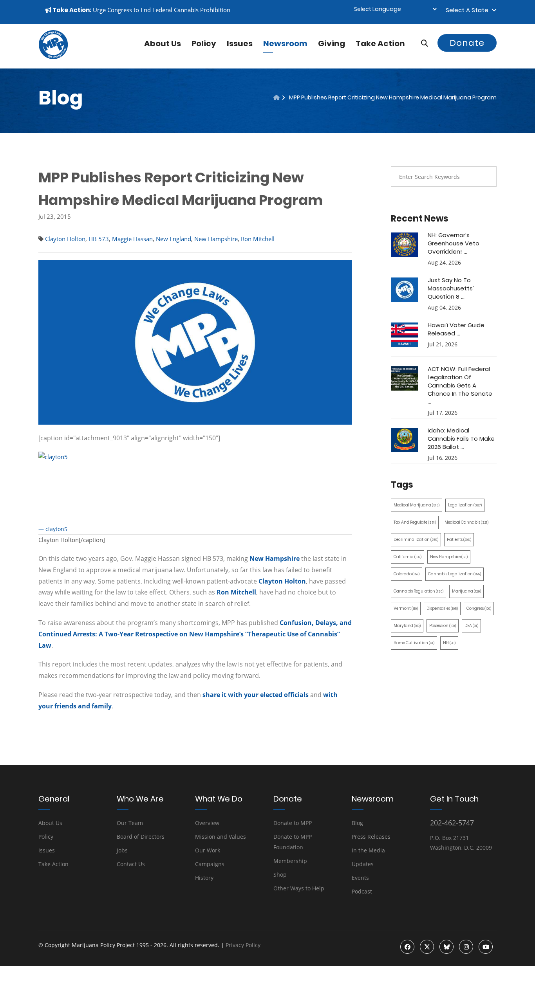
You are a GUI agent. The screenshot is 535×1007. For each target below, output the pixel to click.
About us (162, 43)
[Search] (420, 43)
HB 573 (99, 239)
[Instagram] (466, 947)
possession (442, 626)
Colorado (406, 574)
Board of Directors (140, 836)
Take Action (380, 43)
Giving (331, 43)
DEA (471, 626)
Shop (280, 874)
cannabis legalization (454, 574)
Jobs (122, 850)
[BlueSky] (446, 947)
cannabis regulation (418, 591)
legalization (465, 505)
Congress (478, 608)
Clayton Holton (65, 239)
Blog (357, 823)
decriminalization (416, 539)
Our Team (130, 823)
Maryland (407, 626)
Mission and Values (220, 836)
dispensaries (442, 608)
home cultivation (414, 643)
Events (360, 877)
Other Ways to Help (298, 888)
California (407, 557)
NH (449, 643)
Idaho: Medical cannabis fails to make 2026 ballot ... (461, 438)
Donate (467, 43)
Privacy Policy (243, 945)
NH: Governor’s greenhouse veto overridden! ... (453, 243)
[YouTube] (486, 947)
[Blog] (276, 97)
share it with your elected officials (255, 694)
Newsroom (285, 43)
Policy (204, 43)
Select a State (469, 10)
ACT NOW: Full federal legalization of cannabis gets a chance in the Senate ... (460, 385)
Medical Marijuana (416, 505)
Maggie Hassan (132, 239)
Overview (207, 823)
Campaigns (209, 864)
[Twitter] (427, 947)
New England (173, 239)
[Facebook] (407, 947)
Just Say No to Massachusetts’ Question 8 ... (451, 288)
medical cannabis (466, 522)
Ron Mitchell (258, 239)
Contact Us (131, 864)
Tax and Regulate (415, 522)
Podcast (362, 891)
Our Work (207, 850)
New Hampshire (216, 239)
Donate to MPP (292, 823)
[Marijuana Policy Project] (53, 57)
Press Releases (371, 836)
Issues (240, 43)
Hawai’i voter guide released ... (456, 329)
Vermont (406, 608)
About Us (50, 823)
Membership (290, 861)
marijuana (466, 591)
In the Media (368, 850)
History (204, 877)
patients (459, 539)
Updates (363, 864)
